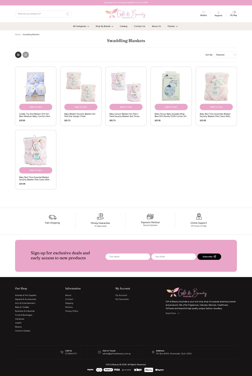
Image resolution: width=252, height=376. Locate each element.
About (68, 295)
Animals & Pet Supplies (25, 295)
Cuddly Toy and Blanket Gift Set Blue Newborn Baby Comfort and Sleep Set (34, 115)
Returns (69, 307)
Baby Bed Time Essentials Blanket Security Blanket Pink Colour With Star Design (215, 115)
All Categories (80, 26)
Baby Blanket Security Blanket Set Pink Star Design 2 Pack (79, 115)
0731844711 (71, 353)
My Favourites (122, 299)
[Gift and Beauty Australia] (126, 370)
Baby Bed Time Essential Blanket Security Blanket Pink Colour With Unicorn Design (34, 178)
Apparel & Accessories (25, 299)
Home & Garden (22, 330)
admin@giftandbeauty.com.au (117, 353)
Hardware (19, 319)
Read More (171, 313)
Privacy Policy (71, 311)
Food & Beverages (23, 315)
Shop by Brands (103, 26)
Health (18, 323)
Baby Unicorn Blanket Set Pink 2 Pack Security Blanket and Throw (124, 115)
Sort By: (209, 55)
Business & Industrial (25, 311)
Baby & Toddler (22, 307)
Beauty (18, 327)
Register (218, 15)
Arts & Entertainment (25, 303)
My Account (121, 295)
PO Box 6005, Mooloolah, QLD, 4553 (173, 353)
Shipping (69, 303)
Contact (69, 299)
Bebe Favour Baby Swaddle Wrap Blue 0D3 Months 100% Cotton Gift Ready (171, 115)
